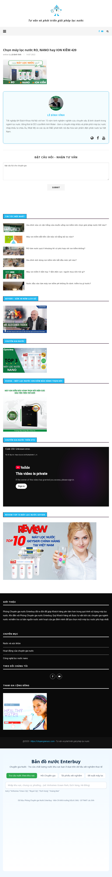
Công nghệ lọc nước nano (15, 658)
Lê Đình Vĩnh (16, 55)
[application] (56, 477)
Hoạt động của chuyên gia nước (18, 651)
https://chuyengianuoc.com (43, 741)
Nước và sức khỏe (12, 643)
